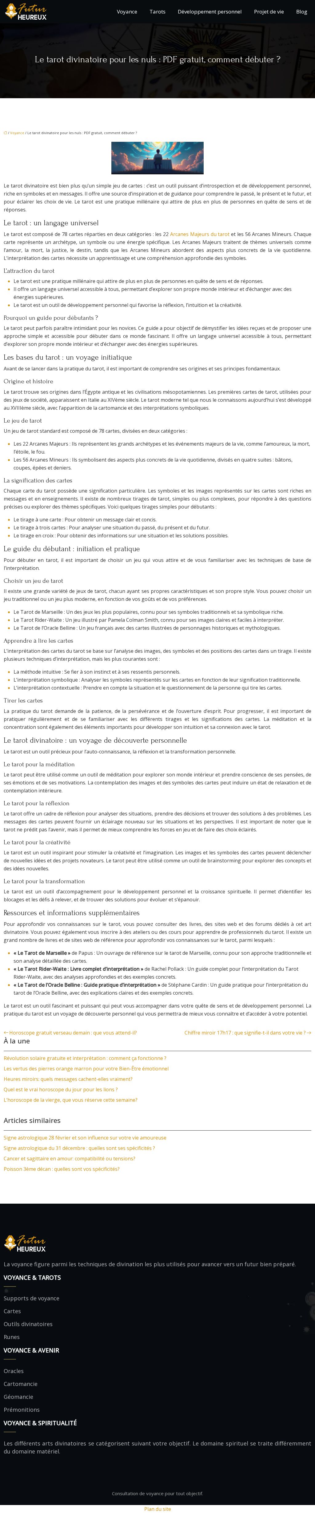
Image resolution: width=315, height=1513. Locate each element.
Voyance (127, 11)
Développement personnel (210, 11)
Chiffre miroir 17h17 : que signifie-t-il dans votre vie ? (245, 1032)
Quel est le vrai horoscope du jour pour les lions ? (61, 1089)
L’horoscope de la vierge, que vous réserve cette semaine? (71, 1100)
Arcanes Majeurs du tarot (199, 234)
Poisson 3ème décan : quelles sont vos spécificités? (62, 1169)
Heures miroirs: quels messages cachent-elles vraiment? (68, 1079)
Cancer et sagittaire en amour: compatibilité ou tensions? (69, 1158)
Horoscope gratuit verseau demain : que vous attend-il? (73, 1032)
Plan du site (157, 1509)
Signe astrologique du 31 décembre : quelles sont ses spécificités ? (79, 1148)
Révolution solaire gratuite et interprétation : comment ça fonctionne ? (85, 1058)
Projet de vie (269, 11)
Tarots (157, 11)
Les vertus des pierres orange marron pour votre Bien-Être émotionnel (86, 1068)
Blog (301, 11)
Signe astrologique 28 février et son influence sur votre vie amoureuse (85, 1137)
